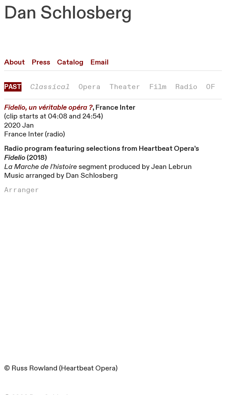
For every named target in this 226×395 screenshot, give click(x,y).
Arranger (21, 190)
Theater (124, 87)
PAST (12, 87)
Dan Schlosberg (68, 13)
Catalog (70, 62)
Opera (90, 87)
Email (99, 62)
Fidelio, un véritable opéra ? (48, 107)
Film (157, 87)
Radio (186, 87)
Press (41, 62)
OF (210, 87)
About (14, 62)
